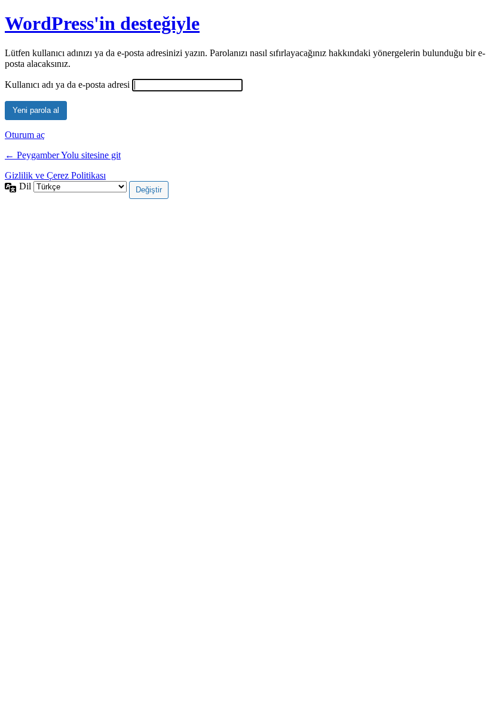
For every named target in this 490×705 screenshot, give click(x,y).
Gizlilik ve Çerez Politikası (55, 175)
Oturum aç (25, 135)
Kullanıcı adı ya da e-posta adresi (67, 84)
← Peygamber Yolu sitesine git (63, 155)
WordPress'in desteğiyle (102, 23)
